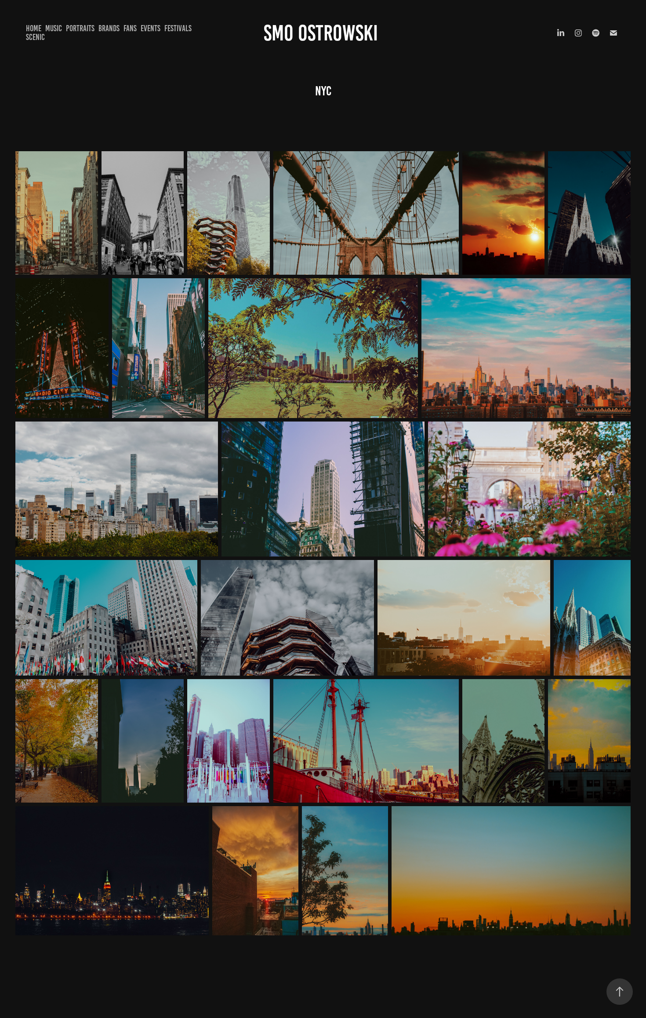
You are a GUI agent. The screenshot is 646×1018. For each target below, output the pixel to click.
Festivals (178, 28)
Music (53, 28)
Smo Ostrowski (323, 33)
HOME (33, 28)
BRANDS (109, 28)
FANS (130, 28)
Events (150, 28)
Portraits (80, 28)
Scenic (35, 37)
